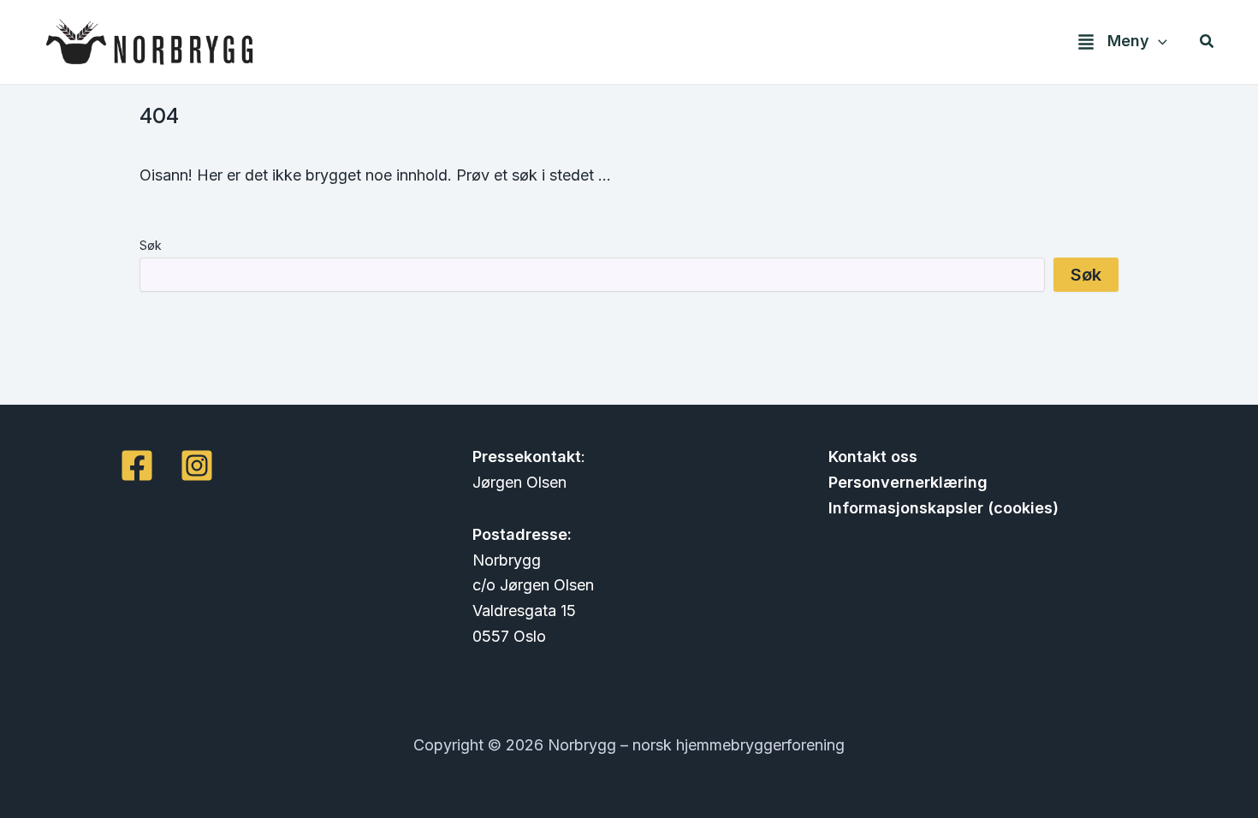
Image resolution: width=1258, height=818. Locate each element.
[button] (1158, 41)
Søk (150, 245)
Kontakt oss (872, 456)
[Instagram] (196, 465)
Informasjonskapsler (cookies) (943, 508)
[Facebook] (137, 465)
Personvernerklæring (908, 482)
